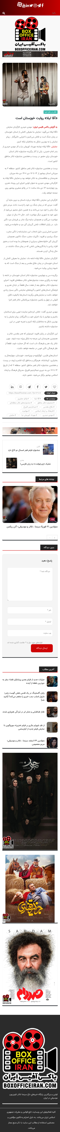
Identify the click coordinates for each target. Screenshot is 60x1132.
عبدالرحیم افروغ (30, 407)
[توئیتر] (46, 387)
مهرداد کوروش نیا (29, 415)
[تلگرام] (29, 387)
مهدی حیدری (48, 415)
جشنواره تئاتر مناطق (45, 402)
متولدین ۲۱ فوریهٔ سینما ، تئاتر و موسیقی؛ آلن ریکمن (32, 527)
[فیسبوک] (37, 387)
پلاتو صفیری (22, 398)
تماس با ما (53, 1101)
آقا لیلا (36, 398)
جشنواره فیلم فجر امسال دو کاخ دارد (24, 450)
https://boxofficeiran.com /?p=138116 (25, 393)
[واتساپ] (21, 387)
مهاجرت (25, 411)
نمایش (54, 146)
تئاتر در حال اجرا (50, 112)
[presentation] (50, 537)
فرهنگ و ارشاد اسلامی (44, 411)
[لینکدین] (12, 387)
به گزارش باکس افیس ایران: (45, 127)
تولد (52, 519)
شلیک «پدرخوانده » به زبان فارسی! (35, 464)
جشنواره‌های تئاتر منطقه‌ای (20, 402)
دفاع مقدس (48, 407)
